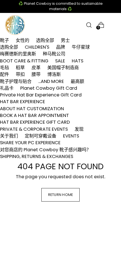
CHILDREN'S (37, 47)
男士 (65, 40)
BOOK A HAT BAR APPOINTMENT (34, 115)
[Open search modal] (89, 25)
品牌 (60, 47)
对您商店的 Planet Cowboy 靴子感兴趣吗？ (45, 149)
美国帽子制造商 (63, 67)
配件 (4, 74)
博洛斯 (54, 74)
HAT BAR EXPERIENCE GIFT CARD (35, 122)
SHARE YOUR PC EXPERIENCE (30, 142)
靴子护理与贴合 (16, 81)
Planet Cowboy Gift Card (48, 88)
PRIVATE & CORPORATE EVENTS (34, 129)
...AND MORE (51, 81)
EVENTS (71, 136)
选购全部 (45, 40)
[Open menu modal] (113, 25)
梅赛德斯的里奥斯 (18, 54)
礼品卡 (7, 88)
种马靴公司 (54, 54)
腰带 (36, 74)
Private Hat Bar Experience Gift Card (41, 95)
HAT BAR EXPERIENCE (22, 101)
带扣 (20, 74)
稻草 (20, 67)
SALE (60, 61)
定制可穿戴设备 (40, 136)
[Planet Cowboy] (15, 25)
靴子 (4, 40)
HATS (77, 61)
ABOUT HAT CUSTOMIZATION (32, 108)
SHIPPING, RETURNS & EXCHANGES (36, 156)
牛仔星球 (81, 47)
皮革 (36, 67)
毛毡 (4, 67)
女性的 (22, 40)
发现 (79, 129)
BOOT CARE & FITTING (24, 61)
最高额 (77, 81)
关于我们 (9, 136)
